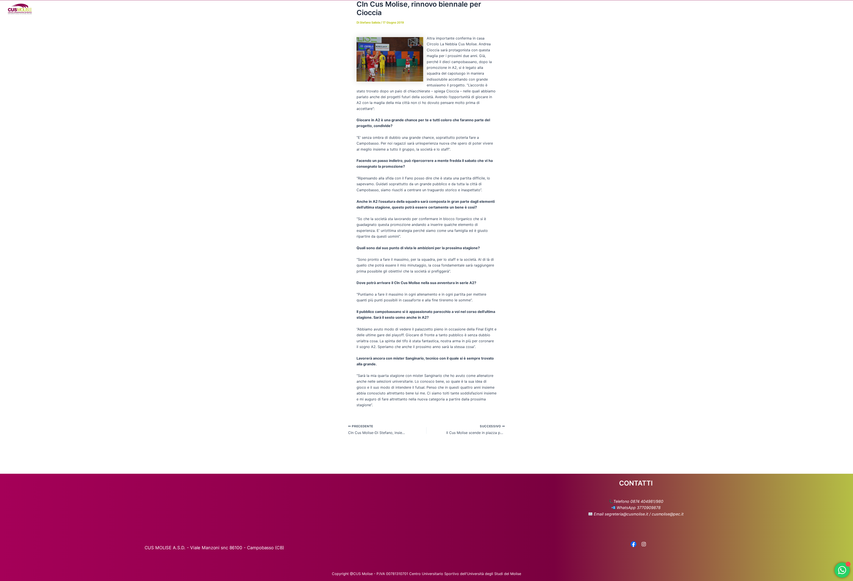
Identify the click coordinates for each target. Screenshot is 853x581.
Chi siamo (689, 9)
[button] (700, 9)
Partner (777, 9)
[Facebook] (633, 544)
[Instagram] (644, 544)
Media (754, 9)
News (737, 9)
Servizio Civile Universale (812, 9)
